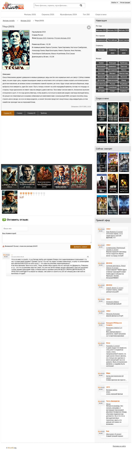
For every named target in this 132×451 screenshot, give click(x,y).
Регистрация (125, 2)
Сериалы (123, 91)
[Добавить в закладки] (89, 27)
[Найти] (82, 6)
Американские (101, 40)
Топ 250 (86, 14)
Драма (101, 87)
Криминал (112, 66)
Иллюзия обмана (112, 302)
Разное (112, 84)
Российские (112, 40)
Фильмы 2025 (30, 14)
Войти (115, 2)
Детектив (101, 80)
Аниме (101, 63)
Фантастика (123, 73)
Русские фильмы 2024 (62, 38)
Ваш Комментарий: (9, 233)
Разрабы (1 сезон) (113, 346)
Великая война (111, 390)
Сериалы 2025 (48, 14)
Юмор (123, 80)
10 (44, 193)
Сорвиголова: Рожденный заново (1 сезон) (115, 249)
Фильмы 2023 (41, 38)
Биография (101, 66)
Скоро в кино (101, 14)
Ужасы (123, 70)
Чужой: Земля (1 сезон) (114, 288)
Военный (101, 77)
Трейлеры (124, 63)
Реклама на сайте (119, 446)
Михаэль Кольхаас (113, 314)
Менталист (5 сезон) (113, 434)
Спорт (112, 91)
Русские (101, 50)
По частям (124, 87)
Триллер (123, 66)
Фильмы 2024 (112, 30)
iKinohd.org (16, 6)
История (101, 91)
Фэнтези (124, 77)
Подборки (123, 84)
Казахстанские (123, 40)
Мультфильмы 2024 (68, 14)
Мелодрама (112, 70)
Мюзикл (112, 73)
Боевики (101, 70)
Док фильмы (101, 84)
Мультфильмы (112, 77)
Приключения (112, 80)
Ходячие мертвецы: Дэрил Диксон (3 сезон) (116, 267)
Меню (108, 404)
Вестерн (101, 73)
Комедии (50, 38)
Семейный (112, 87)
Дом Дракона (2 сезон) (114, 232)
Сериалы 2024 (112, 51)
